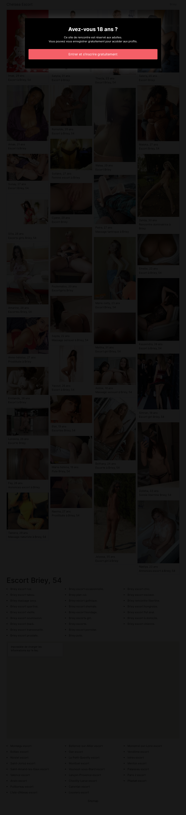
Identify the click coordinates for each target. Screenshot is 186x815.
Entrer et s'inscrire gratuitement (93, 54)
